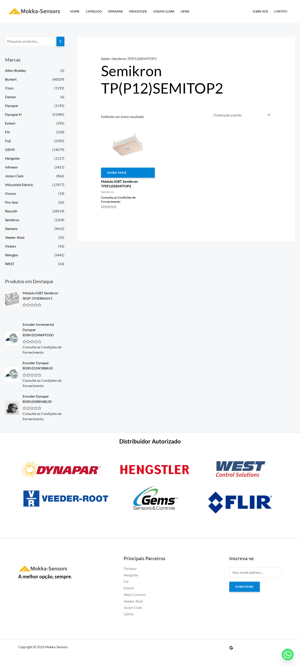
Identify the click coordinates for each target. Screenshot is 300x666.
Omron (10, 193)
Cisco (9, 88)
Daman (10, 97)
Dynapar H (13, 114)
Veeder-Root (15, 237)
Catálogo (94, 11)
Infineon (11, 167)
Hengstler (138, 11)
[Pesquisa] (60, 41)
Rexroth (11, 211)
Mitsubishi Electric (19, 185)
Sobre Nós (260, 11)
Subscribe (244, 586)
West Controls (135, 594)
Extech (10, 123)
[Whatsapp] (288, 655)
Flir (7, 132)
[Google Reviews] (231, 648)
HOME (75, 11)
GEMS (185, 11)
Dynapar (115, 11)
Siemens (11, 228)
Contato (280, 11)
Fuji (8, 141)
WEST (9, 264)
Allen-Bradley (15, 70)
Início (105, 58)
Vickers (10, 246)
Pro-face (11, 202)
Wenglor (11, 255)
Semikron (12, 220)
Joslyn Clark (164, 11)
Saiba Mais (117, 172)
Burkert (11, 79)
